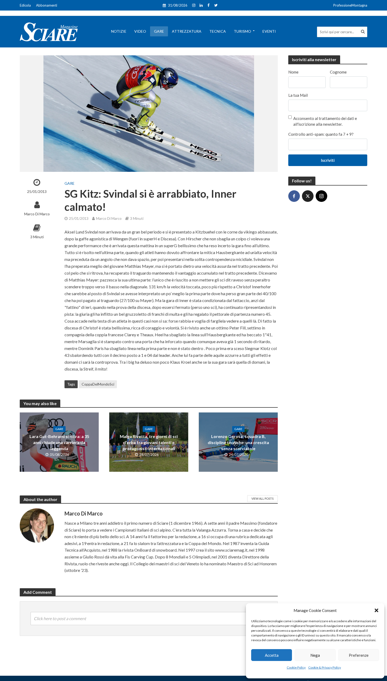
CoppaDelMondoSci (98, 384)
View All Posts (262, 498)
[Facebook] (294, 196)
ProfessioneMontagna (350, 5)
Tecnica (217, 31)
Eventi (269, 31)
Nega (315, 655)
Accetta (272, 655)
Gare (159, 31)
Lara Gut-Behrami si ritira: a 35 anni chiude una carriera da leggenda (59, 442)
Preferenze (359, 655)
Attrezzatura (186, 31)
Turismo (242, 31)
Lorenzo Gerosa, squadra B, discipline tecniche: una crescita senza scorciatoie (238, 442)
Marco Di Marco (37, 214)
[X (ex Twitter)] (308, 196)
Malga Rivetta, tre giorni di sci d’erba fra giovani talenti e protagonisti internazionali (149, 442)
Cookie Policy (296, 667)
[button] (376, 610)
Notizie (118, 31)
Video (140, 31)
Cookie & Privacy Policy (324, 667)
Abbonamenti (46, 5)
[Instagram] (321, 196)
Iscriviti (328, 160)
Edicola (25, 5)
